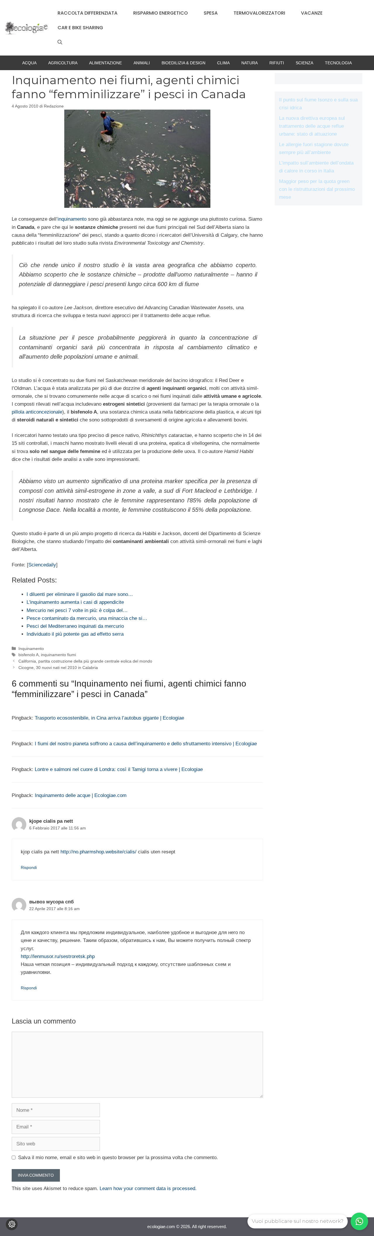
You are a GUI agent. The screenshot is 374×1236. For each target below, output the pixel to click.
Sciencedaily (42, 565)
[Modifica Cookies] (12, 1224)
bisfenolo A (28, 654)
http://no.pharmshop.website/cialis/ (98, 852)
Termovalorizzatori (259, 13)
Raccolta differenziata (87, 13)
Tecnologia (338, 62)
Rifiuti (276, 62)
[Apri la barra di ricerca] (60, 42)
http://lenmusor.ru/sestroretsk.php (58, 956)
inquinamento (72, 219)
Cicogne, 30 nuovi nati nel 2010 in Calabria (58, 667)
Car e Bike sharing (80, 27)
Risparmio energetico (160, 13)
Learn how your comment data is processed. (148, 1188)
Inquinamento (31, 648)
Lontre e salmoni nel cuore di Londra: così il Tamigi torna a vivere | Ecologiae (119, 769)
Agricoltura (62, 62)
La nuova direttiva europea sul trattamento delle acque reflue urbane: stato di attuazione (312, 126)
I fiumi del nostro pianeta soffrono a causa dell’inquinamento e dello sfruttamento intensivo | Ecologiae (146, 743)
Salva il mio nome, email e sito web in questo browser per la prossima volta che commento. (118, 1157)
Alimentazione (105, 62)
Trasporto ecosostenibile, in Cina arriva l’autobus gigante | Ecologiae (109, 718)
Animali (142, 62)
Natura (249, 62)
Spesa (211, 13)
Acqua (29, 62)
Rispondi (29, 867)
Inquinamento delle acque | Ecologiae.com (81, 795)
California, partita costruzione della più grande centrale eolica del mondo (85, 661)
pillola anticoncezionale (37, 412)
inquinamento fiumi (58, 654)
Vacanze (312, 13)
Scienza (304, 62)
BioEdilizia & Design (183, 62)
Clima (223, 62)
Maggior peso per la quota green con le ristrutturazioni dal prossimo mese (317, 189)
